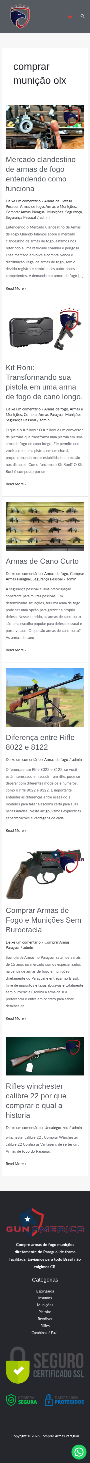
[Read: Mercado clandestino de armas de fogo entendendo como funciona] (45, 127)
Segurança (73, 212)
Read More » (16, 287)
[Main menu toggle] (70, 16)
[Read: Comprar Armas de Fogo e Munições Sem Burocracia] (45, 874)
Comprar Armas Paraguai (26, 212)
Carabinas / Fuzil (45, 1333)
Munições (55, 212)
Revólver (45, 1319)
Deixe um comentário (23, 201)
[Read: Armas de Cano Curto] (45, 526)
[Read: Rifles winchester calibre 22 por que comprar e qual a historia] (45, 1056)
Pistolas (45, 1312)
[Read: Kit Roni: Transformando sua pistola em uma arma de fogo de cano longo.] (45, 332)
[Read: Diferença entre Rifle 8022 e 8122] (45, 697)
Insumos (45, 1298)
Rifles (45, 1326)
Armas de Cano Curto (42, 561)
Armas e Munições (61, 207)
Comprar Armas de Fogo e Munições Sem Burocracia (43, 920)
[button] (82, 16)
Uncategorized (56, 1128)
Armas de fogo (32, 207)
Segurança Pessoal (21, 218)
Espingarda (45, 1291)
